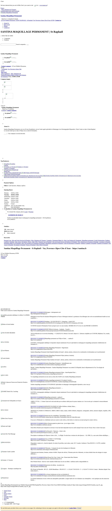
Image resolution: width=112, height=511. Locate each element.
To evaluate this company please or (20, 212)
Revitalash (24, 242)
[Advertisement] (30, 49)
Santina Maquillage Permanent (11, 16)
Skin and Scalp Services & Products (21, 240)
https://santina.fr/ (5, 73)
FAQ (5, 495)
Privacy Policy (7, 493)
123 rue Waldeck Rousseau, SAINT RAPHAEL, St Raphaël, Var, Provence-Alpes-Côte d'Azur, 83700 (27, 20)
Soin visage (18, 242)
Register (6, 11)
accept (79, 508)
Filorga (29, 242)
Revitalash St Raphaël (19, 245)
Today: (14, 76)
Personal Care (7, 240)
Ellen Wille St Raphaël (42, 245)
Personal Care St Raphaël (45, 242)
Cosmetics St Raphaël (104, 242)
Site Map (6, 498)
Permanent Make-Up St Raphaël (12, 243)
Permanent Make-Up (10, 75)
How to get (4, 72)
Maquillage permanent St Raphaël (54, 243)
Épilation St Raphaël (102, 243)
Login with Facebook (13, 11)
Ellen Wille (35, 242)
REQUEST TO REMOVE (38, 312)
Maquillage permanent (87, 240)
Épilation (12, 242)
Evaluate (3, 110)
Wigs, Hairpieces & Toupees (38, 240)
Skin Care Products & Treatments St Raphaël (33, 243)
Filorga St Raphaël (31, 245)
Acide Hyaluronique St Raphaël (71, 243)
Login (2, 11)
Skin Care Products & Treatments (72, 240)
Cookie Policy (72, 508)
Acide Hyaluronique (99, 240)
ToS (5, 492)
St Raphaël (4, 69)
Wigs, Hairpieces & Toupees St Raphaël (87, 242)
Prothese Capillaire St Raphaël (88, 243)
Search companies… (21, 44)
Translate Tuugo (8, 496)
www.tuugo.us (43, 5)
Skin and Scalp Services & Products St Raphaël (64, 242)
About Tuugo (7, 490)
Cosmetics (49, 240)
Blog (5, 499)
